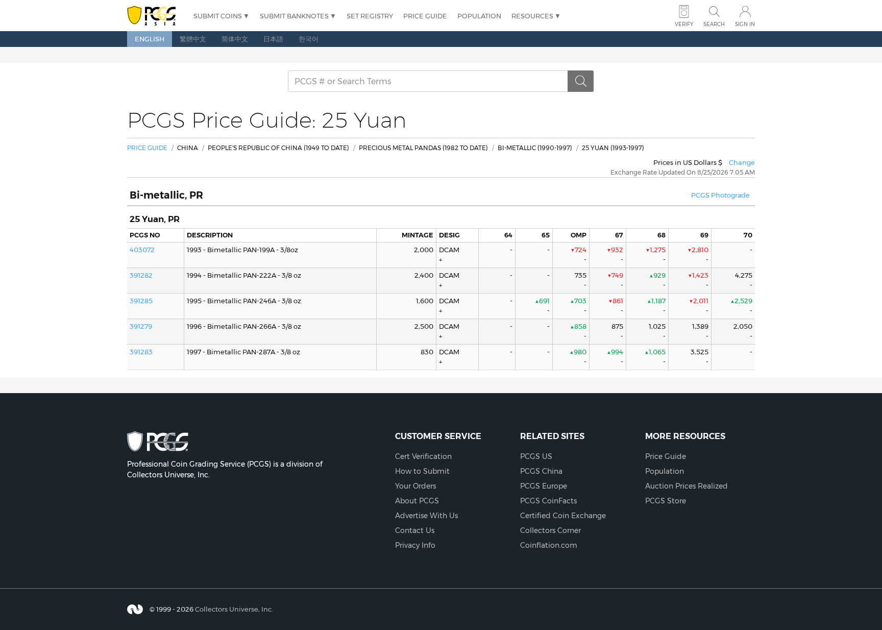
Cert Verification (423, 456)
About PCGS (417, 500)
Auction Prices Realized (686, 486)
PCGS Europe (543, 486)
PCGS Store (665, 500)
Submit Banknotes (294, 16)
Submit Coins (217, 16)
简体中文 (235, 39)
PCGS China (541, 471)
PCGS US (536, 456)
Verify (684, 24)
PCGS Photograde (720, 195)
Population (479, 16)
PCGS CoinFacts (548, 500)
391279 (141, 326)
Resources (532, 16)
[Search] (581, 81)
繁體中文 (193, 39)
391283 (141, 352)
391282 (141, 275)
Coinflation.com (548, 545)
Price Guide (425, 16)
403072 (142, 250)
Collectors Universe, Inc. (234, 609)
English (149, 39)
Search (714, 24)
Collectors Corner (550, 530)
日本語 (273, 39)
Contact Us (414, 530)
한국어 (308, 39)
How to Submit (422, 471)
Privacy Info (415, 545)
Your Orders (415, 486)
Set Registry (370, 16)
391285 (141, 301)
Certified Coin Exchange (563, 515)
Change (742, 162)
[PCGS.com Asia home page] (155, 16)
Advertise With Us (426, 515)
